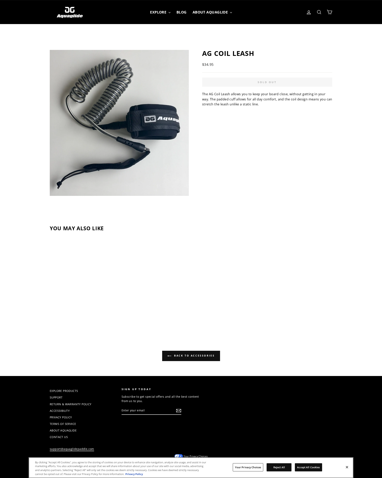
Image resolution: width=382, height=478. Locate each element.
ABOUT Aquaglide (211, 12)
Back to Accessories (194, 356)
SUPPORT (56, 397)
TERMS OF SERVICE (63, 424)
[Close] (347, 467)
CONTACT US (59, 437)
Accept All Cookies (308, 467)
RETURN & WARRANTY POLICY (71, 404)
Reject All (279, 467)
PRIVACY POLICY (61, 417)
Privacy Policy (134, 474)
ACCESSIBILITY (60, 411)
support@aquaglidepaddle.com (72, 449)
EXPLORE (159, 12)
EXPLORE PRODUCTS (64, 391)
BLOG (181, 12)
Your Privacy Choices (196, 456)
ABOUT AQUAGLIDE (63, 430)
